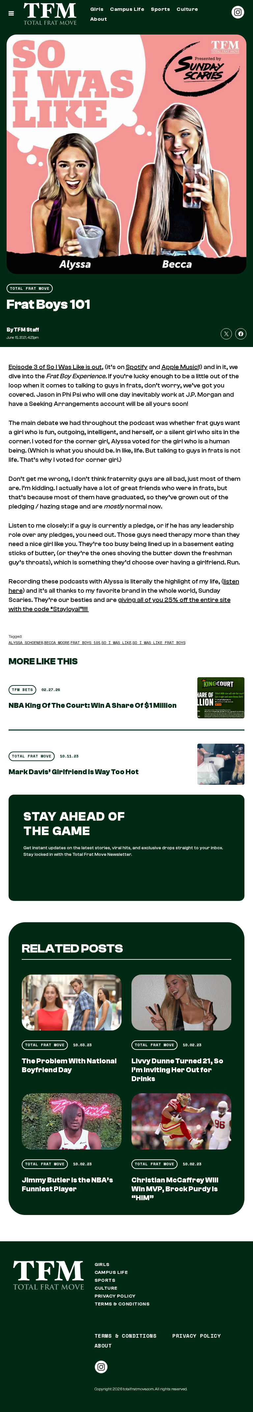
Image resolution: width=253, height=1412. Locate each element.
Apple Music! (180, 367)
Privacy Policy (115, 1296)
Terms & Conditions (122, 1304)
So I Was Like (116, 642)
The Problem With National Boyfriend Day (69, 1065)
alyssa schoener (26, 642)
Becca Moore (57, 642)
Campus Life (127, 9)
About (98, 19)
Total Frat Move (29, 288)
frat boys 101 (85, 642)
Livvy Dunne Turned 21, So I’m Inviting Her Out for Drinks (177, 1070)
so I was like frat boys (158, 642)
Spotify (137, 367)
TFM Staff (26, 330)
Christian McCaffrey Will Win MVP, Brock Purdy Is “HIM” (174, 1189)
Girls (96, 9)
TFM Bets (22, 689)
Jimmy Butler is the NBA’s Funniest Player (67, 1184)
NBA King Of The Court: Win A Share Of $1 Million (93, 705)
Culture (187, 9)
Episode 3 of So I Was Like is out (55, 367)
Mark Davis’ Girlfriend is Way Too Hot (74, 772)
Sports (160, 9)
